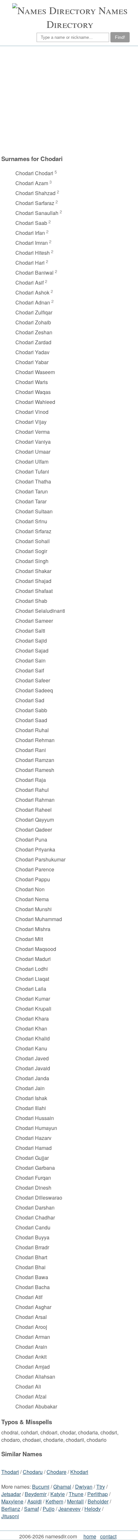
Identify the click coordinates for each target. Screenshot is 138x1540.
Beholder (98, 1501)
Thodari (10, 1472)
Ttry (100, 1486)
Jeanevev (69, 1508)
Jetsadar (11, 1494)
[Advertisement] (61, 104)
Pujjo (49, 1508)
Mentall (75, 1501)
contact (108, 1536)
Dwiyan (83, 1486)
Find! (120, 37)
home (89, 1536)
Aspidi (34, 1501)
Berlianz (10, 1508)
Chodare (56, 1472)
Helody (92, 1508)
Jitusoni (10, 1516)
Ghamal (62, 1486)
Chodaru (33, 1472)
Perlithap (97, 1494)
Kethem (54, 1501)
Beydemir (36, 1494)
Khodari (79, 1472)
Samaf (31, 1508)
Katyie (57, 1494)
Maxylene (12, 1501)
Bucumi (40, 1486)
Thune (76, 1494)
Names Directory (87, 17)
